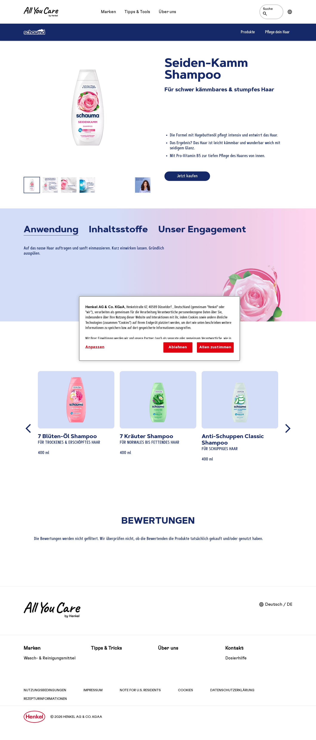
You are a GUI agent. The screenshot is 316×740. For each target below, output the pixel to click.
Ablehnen (178, 347)
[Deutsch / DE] (289, 11)
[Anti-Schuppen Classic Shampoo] (240, 428)
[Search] (266, 14)
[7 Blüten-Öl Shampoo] (76, 428)
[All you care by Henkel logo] (41, 12)
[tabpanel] (158, 255)
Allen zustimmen (215, 347)
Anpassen (94, 347)
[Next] (287, 428)
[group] (88, 119)
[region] (159, 328)
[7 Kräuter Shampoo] (158, 428)
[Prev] (28, 428)
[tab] (51, 230)
